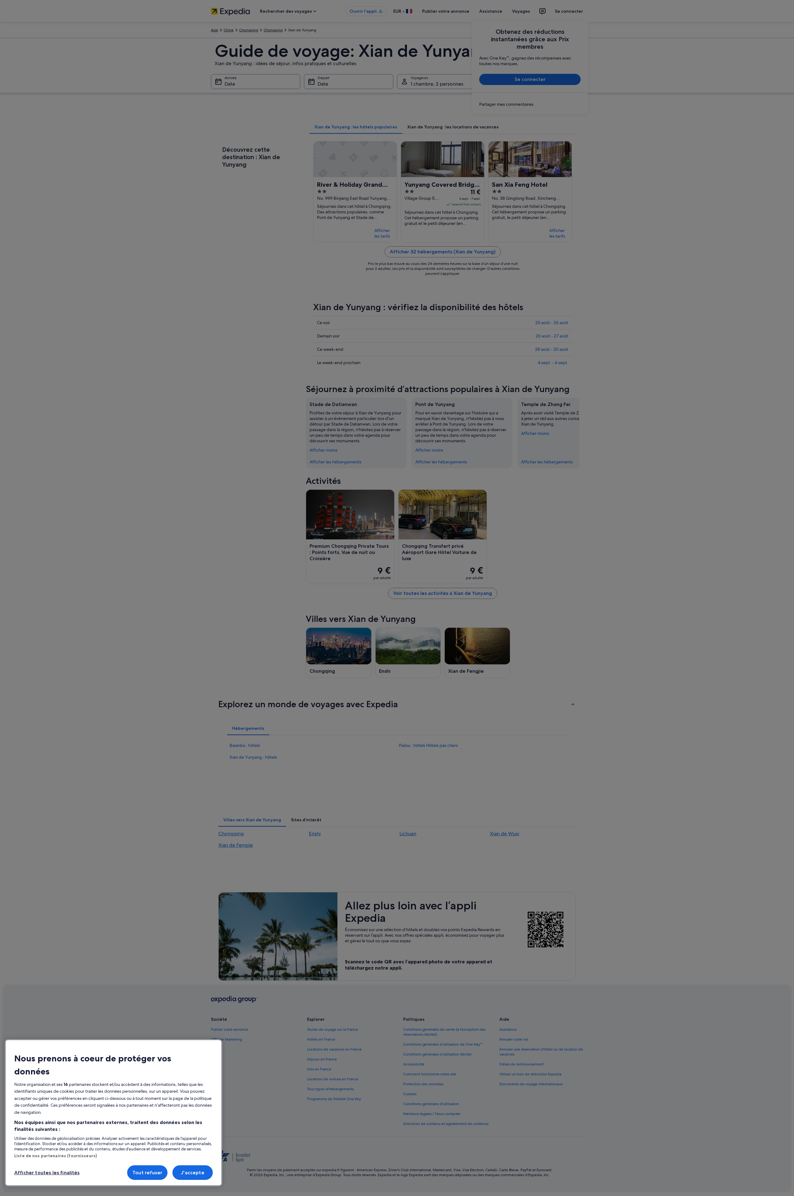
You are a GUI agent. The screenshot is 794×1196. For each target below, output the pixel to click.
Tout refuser (147, 1173)
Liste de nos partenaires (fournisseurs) (55, 1155)
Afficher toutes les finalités (47, 1173)
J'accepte (192, 1173)
